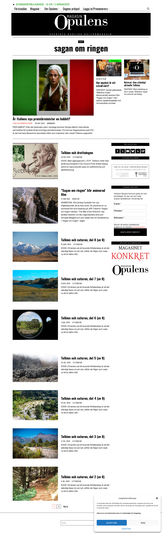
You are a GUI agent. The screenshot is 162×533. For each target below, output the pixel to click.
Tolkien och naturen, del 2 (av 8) (83, 477)
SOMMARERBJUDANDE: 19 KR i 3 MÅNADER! (43, 4)
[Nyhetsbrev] (143, 151)
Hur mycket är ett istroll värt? (105, 84)
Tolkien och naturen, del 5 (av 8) (83, 358)
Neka (143, 522)
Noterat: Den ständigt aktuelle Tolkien (135, 84)
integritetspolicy (139, 227)
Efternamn (119, 217)
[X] (122, 151)
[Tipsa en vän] (127, 151)
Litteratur (77, 157)
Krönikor (51, 123)
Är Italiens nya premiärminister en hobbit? (41, 119)
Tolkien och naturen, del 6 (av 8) (83, 318)
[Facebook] (117, 151)
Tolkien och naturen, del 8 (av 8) (83, 240)
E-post (117, 203)
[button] (157, 498)
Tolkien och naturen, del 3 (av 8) (83, 436)
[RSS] (138, 151)
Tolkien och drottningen (77, 153)
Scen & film (101, 79)
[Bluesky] (132, 151)
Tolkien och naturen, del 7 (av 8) (82, 279)
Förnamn (118, 210)
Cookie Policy (126, 528)
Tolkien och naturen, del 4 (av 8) (83, 398)
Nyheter (75, 199)
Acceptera (111, 522)
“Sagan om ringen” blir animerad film (83, 192)
